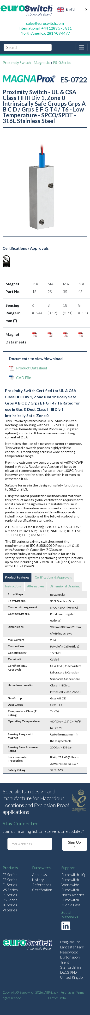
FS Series (10, 880)
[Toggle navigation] (82, 47)
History (38, 880)
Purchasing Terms (72, 992)
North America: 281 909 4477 (45, 33)
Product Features (17, 577)
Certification (42, 890)
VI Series (10, 910)
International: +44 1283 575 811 (45, 28)
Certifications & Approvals (53, 577)
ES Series (10, 874)
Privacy (53, 992)
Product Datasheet (31, 368)
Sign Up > (74, 844)
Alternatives (35, 586)
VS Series (10, 890)
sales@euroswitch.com (45, 23)
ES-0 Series (62, 62)
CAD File (23, 377)
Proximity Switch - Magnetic (26, 62)
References (41, 885)
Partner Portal (57, 998)
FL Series (10, 885)
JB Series (10, 905)
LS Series (10, 895)
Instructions (13, 586)
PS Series (10, 900)
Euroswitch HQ (73, 874)
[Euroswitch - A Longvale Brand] (27, 945)
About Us (39, 874)
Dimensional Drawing (64, 586)
